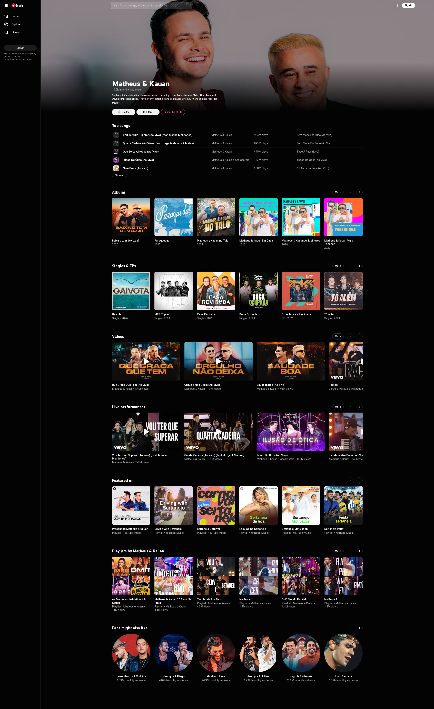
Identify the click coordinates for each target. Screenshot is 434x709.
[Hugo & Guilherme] (301, 653)
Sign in (408, 5)
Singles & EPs (124, 266)
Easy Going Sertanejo (252, 529)
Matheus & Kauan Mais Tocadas (338, 242)
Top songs (121, 125)
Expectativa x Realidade (296, 314)
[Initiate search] (115, 5)
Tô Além (329, 314)
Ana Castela (242, 160)
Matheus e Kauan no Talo (213, 240)
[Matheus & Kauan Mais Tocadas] (343, 217)
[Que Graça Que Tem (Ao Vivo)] (146, 361)
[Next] (359, 192)
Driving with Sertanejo (168, 529)
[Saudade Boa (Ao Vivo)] (291, 361)
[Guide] (6, 5)
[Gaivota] (131, 291)
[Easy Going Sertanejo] (258, 505)
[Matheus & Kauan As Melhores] (301, 217)
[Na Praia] (258, 576)
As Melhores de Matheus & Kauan (129, 601)
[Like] (343, 135)
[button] (115, 103)
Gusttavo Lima (216, 676)
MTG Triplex (161, 314)
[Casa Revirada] (216, 291)
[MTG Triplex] (173, 291)
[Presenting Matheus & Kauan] (131, 505)
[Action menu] (189, 112)
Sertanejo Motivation (295, 529)
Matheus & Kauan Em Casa (256, 240)
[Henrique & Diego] (173, 653)
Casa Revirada (206, 314)
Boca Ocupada (248, 314)
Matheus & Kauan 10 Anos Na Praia (172, 601)
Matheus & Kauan (221, 135)
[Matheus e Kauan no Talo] (216, 217)
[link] (20, 16)
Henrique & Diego (174, 676)
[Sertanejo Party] (343, 505)
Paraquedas (161, 240)
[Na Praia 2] (343, 576)
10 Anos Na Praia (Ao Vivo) (313, 168)
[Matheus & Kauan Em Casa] (258, 217)
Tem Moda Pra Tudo (209, 599)
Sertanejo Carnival (208, 529)
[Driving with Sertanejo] (173, 505)
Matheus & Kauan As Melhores (301, 240)
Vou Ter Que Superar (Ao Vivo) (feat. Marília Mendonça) (157, 135)
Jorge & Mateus (338, 388)
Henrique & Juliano (258, 676)
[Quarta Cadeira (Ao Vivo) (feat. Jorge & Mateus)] (218, 432)
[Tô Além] (343, 291)
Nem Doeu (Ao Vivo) (135, 168)
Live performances (128, 406)
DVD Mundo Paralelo (295, 599)
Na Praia (244, 599)
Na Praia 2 (330, 599)
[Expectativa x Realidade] (301, 291)
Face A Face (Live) (308, 151)
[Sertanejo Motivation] (301, 505)
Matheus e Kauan (133, 606)
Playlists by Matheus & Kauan (138, 551)
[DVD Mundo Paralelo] (301, 576)
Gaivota (117, 314)
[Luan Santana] (343, 653)
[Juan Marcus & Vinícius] (131, 653)
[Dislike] (349, 135)
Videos (118, 336)
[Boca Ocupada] (258, 291)
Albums (118, 192)
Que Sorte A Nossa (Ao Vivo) (141, 151)
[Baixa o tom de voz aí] (131, 217)
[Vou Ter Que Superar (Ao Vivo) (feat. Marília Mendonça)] (146, 432)
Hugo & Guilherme (301, 676)
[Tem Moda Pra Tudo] (216, 576)
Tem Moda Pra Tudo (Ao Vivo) (314, 135)
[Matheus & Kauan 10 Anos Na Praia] (173, 576)
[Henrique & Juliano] (258, 653)
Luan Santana (343, 676)
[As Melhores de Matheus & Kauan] (131, 576)
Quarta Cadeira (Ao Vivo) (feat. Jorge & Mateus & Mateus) (159, 143)
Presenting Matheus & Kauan (130, 529)
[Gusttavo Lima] (216, 653)
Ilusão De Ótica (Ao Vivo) (138, 160)
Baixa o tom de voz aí (125, 240)
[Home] (18, 5)
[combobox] (156, 5)
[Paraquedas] (173, 217)
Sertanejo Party (333, 529)
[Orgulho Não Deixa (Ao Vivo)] (218, 361)
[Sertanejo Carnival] (216, 505)
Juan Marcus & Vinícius (131, 676)
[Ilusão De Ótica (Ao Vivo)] (291, 432)
